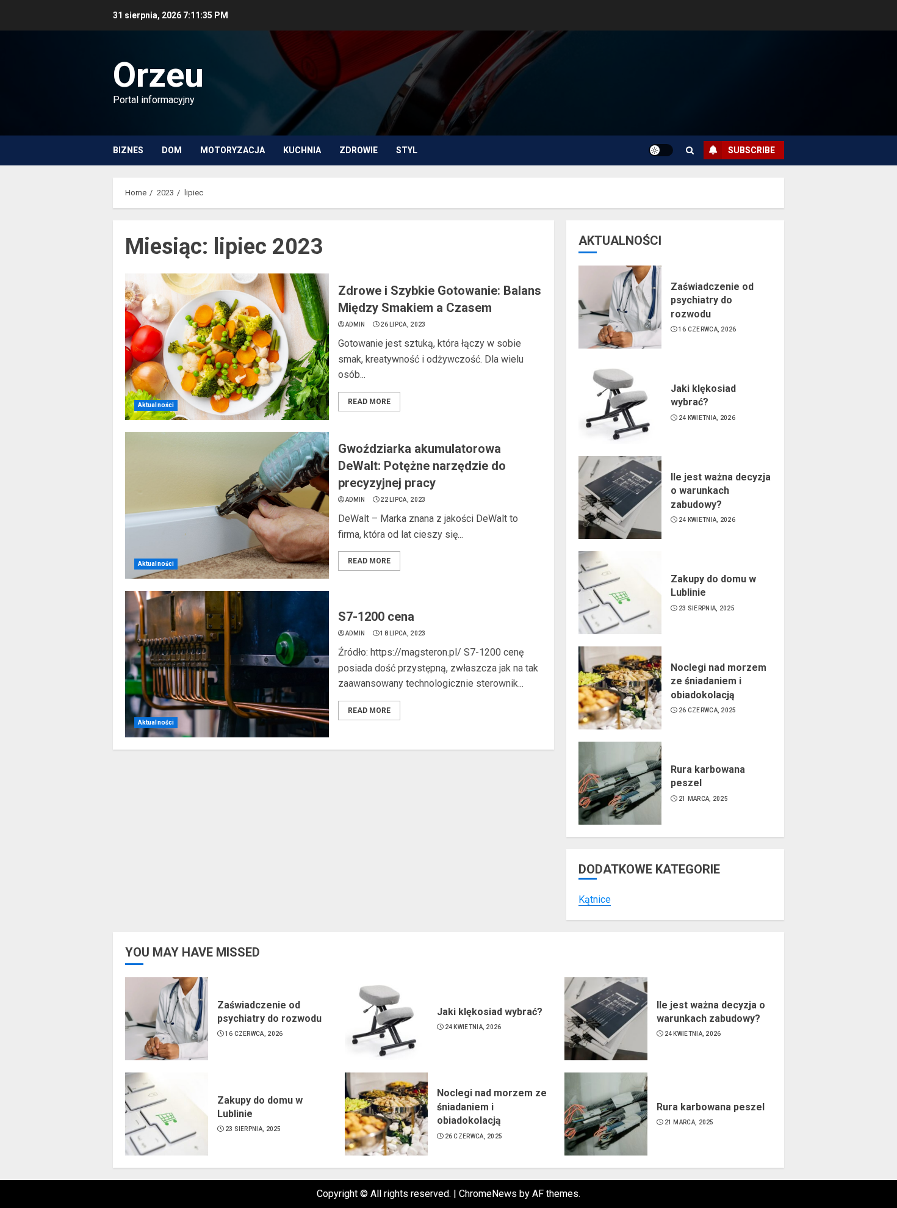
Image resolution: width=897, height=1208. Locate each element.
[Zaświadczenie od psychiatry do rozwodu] (619, 307)
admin (355, 324)
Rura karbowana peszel (711, 1107)
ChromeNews (488, 1193)
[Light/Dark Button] (661, 150)
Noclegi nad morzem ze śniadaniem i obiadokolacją (718, 681)
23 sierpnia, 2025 (707, 608)
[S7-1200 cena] (227, 664)
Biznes (128, 150)
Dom (172, 150)
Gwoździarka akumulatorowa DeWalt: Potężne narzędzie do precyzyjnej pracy (422, 465)
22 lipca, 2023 (402, 499)
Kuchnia (302, 150)
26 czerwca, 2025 (708, 710)
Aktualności (156, 405)
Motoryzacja (232, 150)
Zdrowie (358, 150)
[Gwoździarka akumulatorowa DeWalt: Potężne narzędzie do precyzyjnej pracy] (227, 505)
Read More (369, 401)
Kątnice (594, 899)
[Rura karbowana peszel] (619, 783)
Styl (406, 150)
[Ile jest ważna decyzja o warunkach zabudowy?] (619, 497)
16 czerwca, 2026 (708, 329)
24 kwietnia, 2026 (707, 417)
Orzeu (158, 75)
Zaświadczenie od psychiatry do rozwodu (712, 300)
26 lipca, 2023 (402, 324)
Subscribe (751, 150)
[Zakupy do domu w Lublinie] (619, 592)
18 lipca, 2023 (402, 633)
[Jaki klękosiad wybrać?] (619, 402)
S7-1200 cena (376, 616)
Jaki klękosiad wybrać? (703, 395)
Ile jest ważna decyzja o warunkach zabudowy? (721, 490)
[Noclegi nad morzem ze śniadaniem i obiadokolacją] (619, 687)
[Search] (689, 150)
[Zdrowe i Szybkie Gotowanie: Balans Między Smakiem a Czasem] (227, 346)
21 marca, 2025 (703, 798)
